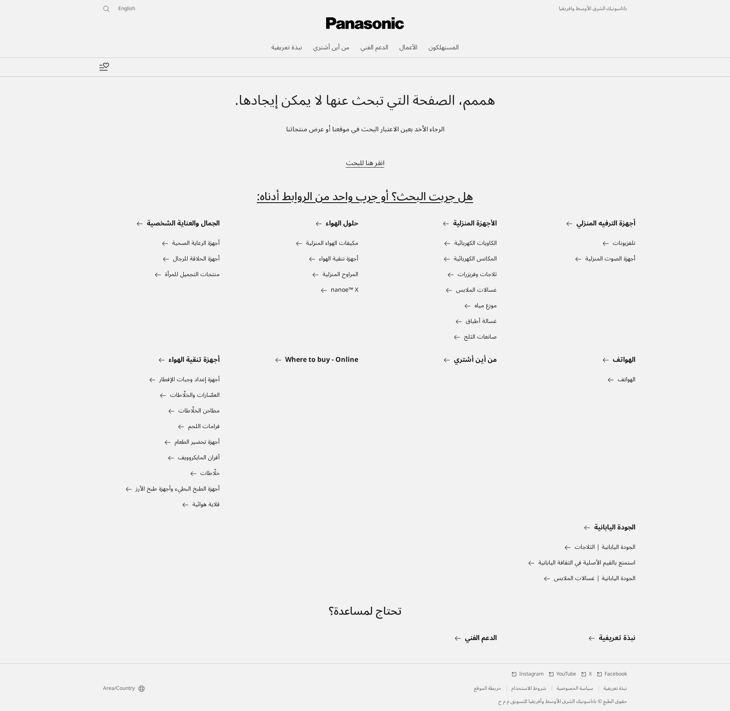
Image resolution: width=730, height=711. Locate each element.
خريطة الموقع (487, 689)
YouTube (566, 674)
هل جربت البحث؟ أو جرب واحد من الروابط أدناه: (365, 196)
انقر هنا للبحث (365, 163)
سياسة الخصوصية (575, 689)
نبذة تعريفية (615, 689)
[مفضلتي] (104, 67)
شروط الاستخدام (529, 689)
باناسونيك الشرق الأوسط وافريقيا (593, 9)
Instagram (531, 674)
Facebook (616, 674)
